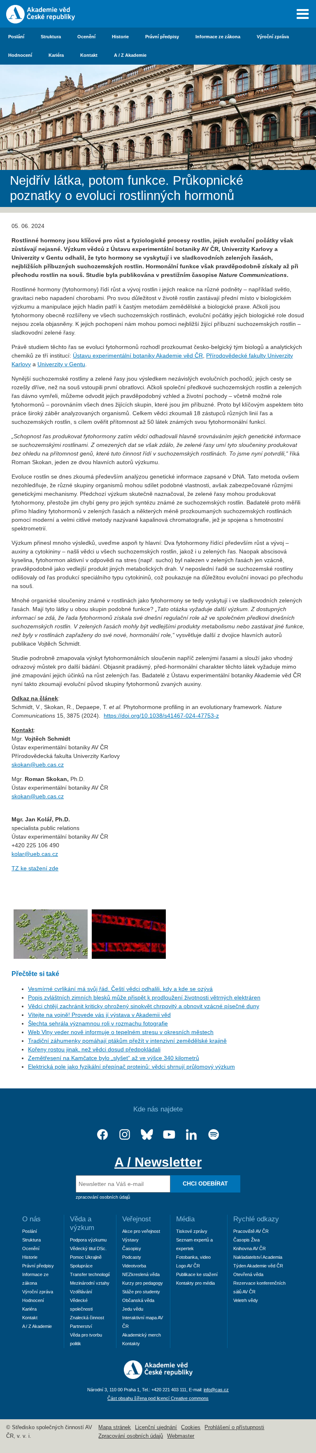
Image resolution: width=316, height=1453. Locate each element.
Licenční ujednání (156, 1427)
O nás (31, 1219)
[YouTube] (169, 1134)
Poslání (16, 36)
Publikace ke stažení (197, 1274)
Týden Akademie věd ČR (258, 1265)
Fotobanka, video (193, 1257)
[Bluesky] (147, 1134)
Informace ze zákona (217, 36)
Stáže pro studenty (141, 1291)
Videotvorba (134, 1265)
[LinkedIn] (191, 1134)
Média (185, 1219)
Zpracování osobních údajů (130, 1436)
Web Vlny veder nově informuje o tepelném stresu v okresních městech (121, 1032)
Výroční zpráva (273, 36)
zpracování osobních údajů (103, 1197)
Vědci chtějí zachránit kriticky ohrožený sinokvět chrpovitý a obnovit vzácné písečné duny (143, 1006)
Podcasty (131, 1257)
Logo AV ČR (188, 1265)
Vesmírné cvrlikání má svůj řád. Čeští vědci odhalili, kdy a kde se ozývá (120, 989)
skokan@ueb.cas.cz (38, 764)
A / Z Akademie (130, 55)
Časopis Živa (246, 1239)
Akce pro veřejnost (141, 1231)
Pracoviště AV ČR (251, 1231)
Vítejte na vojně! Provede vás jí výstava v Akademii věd (99, 1014)
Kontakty (131, 1343)
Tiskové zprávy (191, 1231)
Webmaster (180, 1436)
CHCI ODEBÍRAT (205, 1183)
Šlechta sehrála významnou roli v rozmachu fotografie (98, 1023)
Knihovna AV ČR (249, 1248)
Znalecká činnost (87, 1317)
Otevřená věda (248, 1274)
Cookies (190, 1427)
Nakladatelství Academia (257, 1257)
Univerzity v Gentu (61, 364)
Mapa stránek (114, 1427)
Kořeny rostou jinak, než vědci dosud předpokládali (94, 1049)
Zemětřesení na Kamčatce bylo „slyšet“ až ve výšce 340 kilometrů (113, 1058)
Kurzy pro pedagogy (142, 1283)
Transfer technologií (90, 1274)
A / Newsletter (158, 1162)
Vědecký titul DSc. (88, 1248)
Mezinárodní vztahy (89, 1283)
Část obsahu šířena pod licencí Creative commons (158, 1398)
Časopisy (131, 1248)
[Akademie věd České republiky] (158, 1377)
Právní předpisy (162, 36)
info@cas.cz (216, 1389)
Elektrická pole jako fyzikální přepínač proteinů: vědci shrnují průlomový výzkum (131, 1066)
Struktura (51, 36)
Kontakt (89, 55)
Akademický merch (141, 1334)
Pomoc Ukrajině (86, 1257)
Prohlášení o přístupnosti (234, 1427)
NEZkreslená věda (141, 1274)
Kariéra (56, 55)
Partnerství (81, 1326)
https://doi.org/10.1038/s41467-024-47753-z (161, 715)
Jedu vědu (132, 1309)
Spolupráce (81, 1265)
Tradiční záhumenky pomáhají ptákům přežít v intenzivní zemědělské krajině (127, 1040)
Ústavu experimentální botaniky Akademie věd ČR (138, 355)
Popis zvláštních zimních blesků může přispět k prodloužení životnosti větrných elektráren (144, 997)
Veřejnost (136, 1219)
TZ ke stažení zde (35, 868)
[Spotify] (213, 1134)
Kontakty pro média (195, 1283)
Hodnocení (20, 55)
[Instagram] (124, 1134)
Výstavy (130, 1239)
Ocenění (86, 36)
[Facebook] (102, 1134)
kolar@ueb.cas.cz (35, 854)
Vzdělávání (81, 1291)
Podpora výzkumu (88, 1239)
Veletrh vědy (245, 1300)
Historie (120, 36)
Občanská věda (138, 1300)
